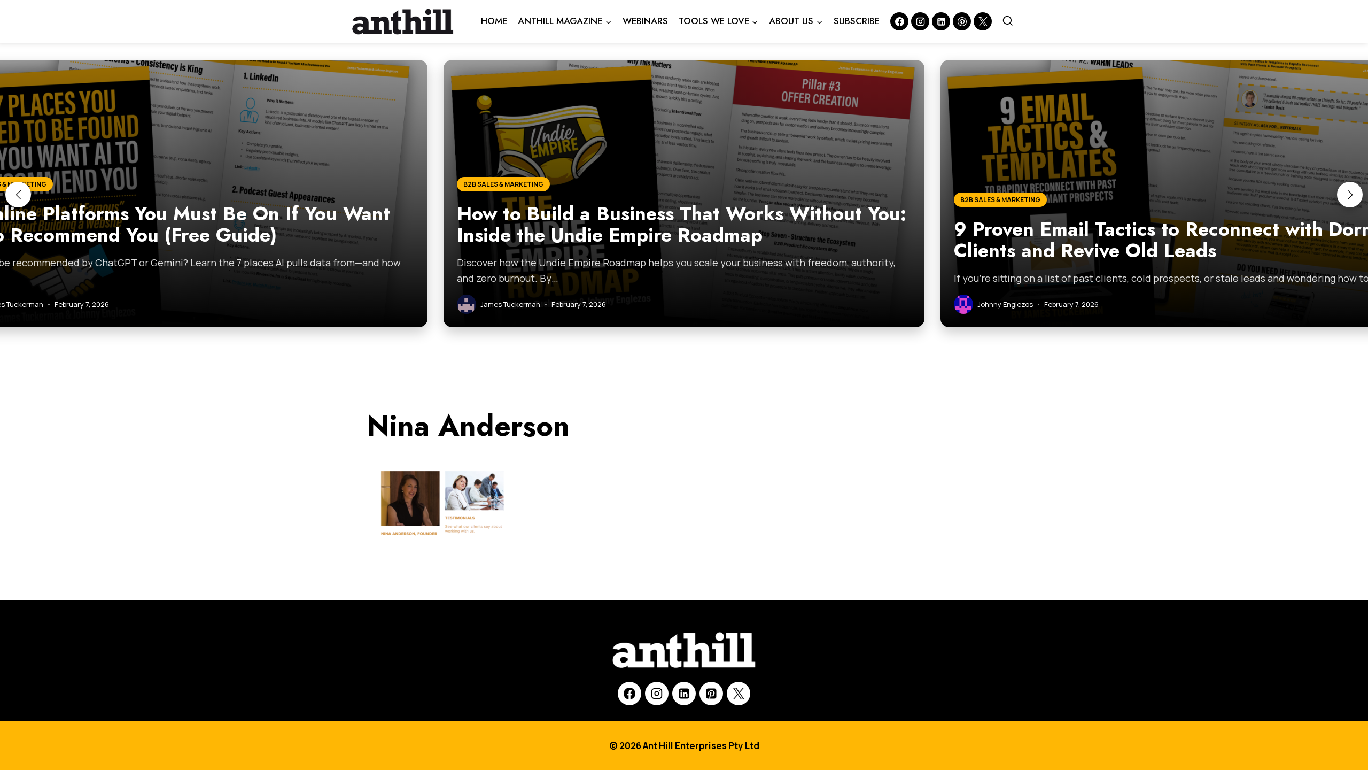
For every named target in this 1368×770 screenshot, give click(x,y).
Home (494, 20)
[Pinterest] (962, 21)
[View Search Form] (1008, 21)
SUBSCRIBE (857, 20)
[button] (18, 194)
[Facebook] (899, 21)
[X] (738, 693)
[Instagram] (920, 21)
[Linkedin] (941, 21)
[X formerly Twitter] (983, 21)
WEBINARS (645, 20)
